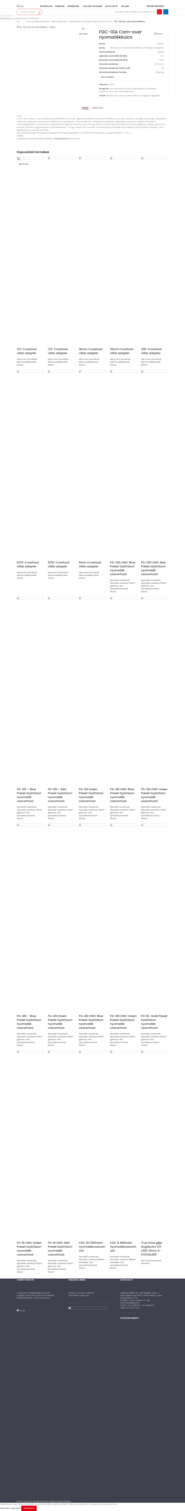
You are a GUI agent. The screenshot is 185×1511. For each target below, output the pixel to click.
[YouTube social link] (95, 1)
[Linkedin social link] (98, 1)
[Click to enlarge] (22, 23)
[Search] (167, 6)
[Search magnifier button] (39, 12)
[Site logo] (20, 6)
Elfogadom (29, 1508)
